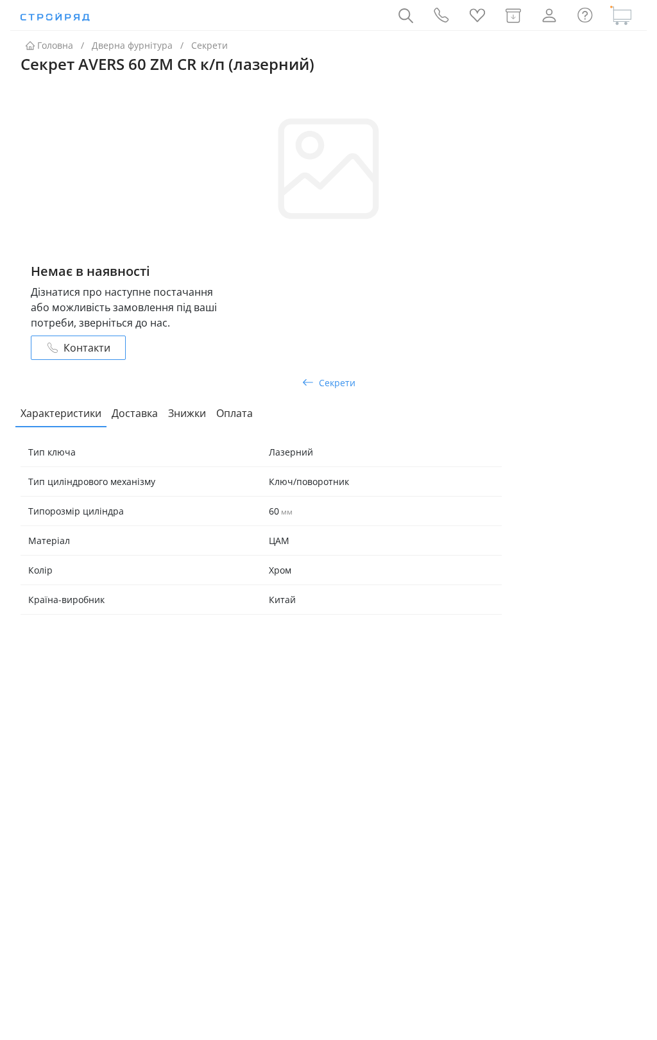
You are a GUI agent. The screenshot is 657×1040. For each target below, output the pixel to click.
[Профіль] (549, 15)
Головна (55, 45)
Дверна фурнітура (132, 45)
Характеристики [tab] (61, 413)
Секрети (209, 45)
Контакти (87, 348)
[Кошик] (621, 15)
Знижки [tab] (187, 413)
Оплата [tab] (234, 413)
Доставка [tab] (135, 413)
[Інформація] (585, 15)
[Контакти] (441, 15)
